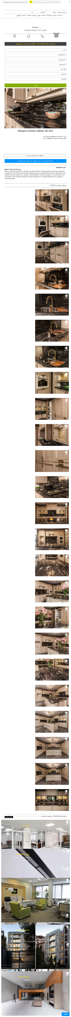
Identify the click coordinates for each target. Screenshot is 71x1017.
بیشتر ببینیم (9, 817)
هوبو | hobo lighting (22, 854)
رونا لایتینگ (27, 933)
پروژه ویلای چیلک (23, 977)
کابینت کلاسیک (31, 15)
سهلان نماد (27, 829)
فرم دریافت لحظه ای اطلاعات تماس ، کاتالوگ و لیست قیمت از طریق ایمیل (35, 44)
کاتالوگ (66, 1014)
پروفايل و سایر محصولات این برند (34, 156)
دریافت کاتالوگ (26, 860)
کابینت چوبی (41, 15)
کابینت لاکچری (20, 15)
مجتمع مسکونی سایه (22, 930)
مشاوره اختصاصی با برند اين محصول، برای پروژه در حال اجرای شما (35, 161)
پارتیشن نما (25, 825)
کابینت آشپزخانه (51, 15)
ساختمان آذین (24, 883)
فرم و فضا (27, 887)
